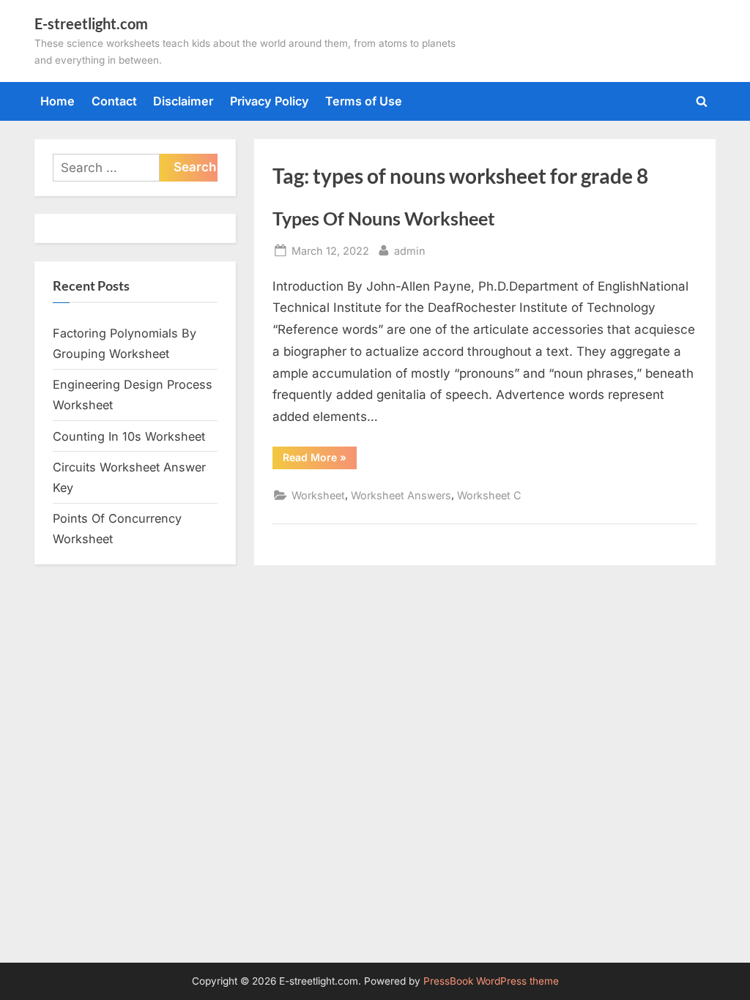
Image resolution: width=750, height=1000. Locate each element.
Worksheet (318, 495)
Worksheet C (489, 495)
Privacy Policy (269, 101)
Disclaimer (183, 101)
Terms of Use (363, 101)
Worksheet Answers (401, 495)
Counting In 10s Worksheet (129, 436)
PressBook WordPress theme (491, 981)
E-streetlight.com (91, 23)
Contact (114, 101)
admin (410, 250)
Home (57, 101)
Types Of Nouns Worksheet (383, 218)
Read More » (320, 459)
